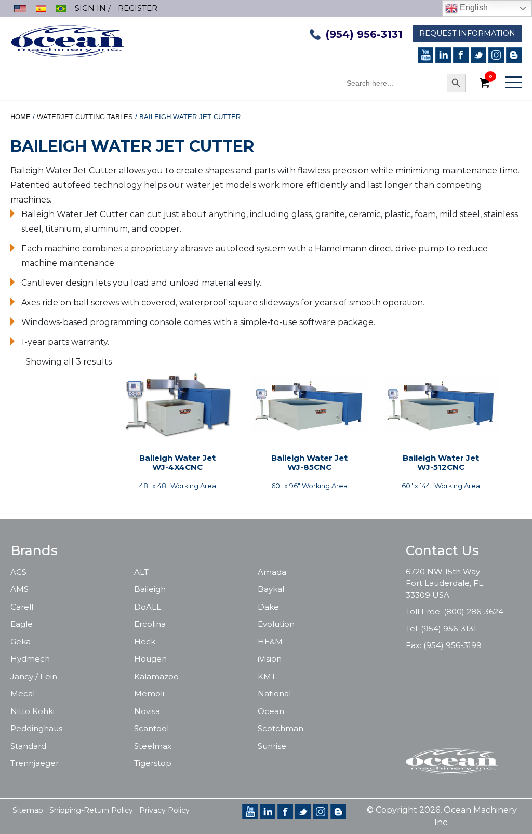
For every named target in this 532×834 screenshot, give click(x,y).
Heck (144, 642)
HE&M (270, 642)
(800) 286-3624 (473, 611)
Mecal (22, 693)
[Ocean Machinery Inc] (67, 40)
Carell (21, 607)
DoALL (147, 607)
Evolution (276, 624)
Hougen (150, 659)
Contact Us (442, 550)
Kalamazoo (156, 676)
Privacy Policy (164, 810)
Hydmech (30, 659)
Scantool (151, 728)
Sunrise (272, 746)
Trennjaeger (34, 763)
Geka (20, 642)
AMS (19, 589)
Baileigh (150, 589)
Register (137, 8)
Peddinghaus (36, 728)
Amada (272, 572)
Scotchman (280, 728)
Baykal (271, 589)
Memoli (149, 693)
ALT (141, 572)
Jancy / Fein (33, 676)
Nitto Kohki (32, 711)
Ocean (271, 711)
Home (20, 117)
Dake (268, 607)
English (473, 7)
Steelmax (152, 746)
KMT (267, 676)
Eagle (21, 624)
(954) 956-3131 (364, 34)
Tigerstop (152, 763)
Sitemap (27, 810)
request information (467, 33)
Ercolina (150, 624)
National (274, 693)
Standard (28, 746)
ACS (18, 572)
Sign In (90, 8)
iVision (270, 659)
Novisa (147, 711)
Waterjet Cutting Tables (85, 117)
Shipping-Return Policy (91, 810)
